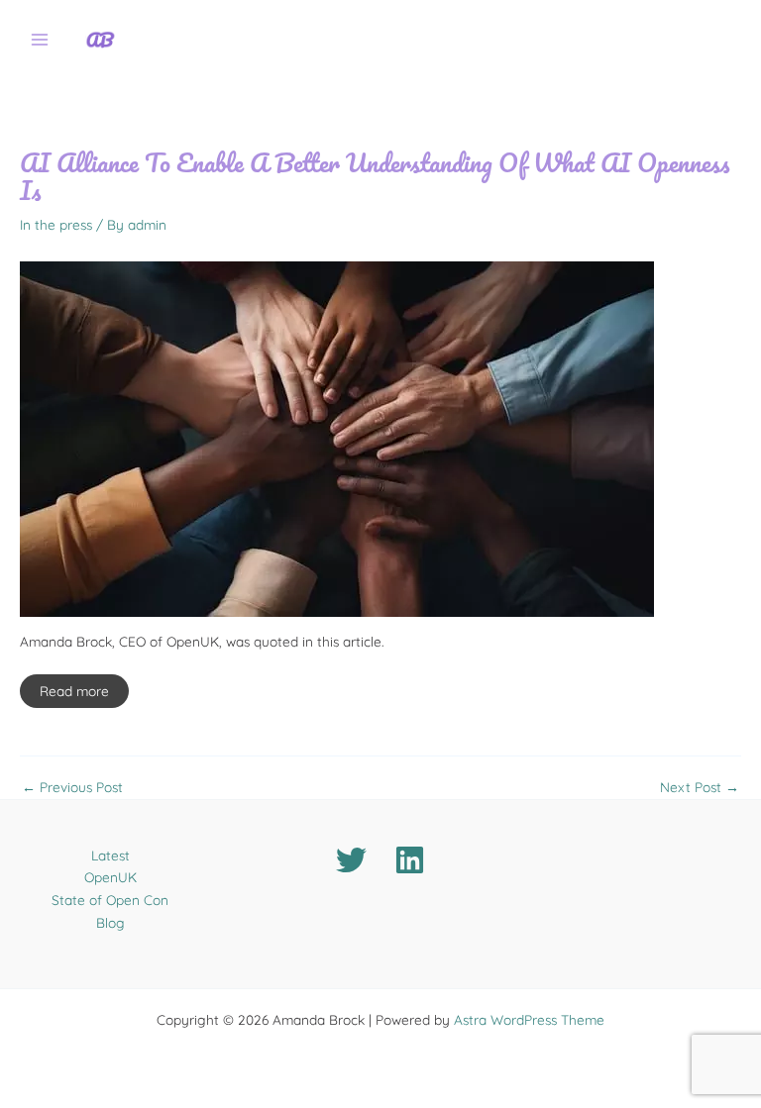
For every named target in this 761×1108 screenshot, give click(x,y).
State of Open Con (110, 899)
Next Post (699, 787)
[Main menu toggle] (40, 40)
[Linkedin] (409, 860)
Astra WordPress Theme (529, 1019)
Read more (74, 690)
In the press (56, 224)
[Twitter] (351, 860)
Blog (110, 922)
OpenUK (110, 876)
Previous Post (72, 787)
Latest (110, 855)
